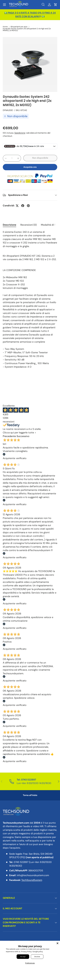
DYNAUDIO (8, 110)
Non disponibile (40, 157)
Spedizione (19, 132)
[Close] (57, 943)
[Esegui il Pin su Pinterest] (28, 205)
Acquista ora (30, 167)
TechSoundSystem (31, 880)
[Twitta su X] (17, 205)
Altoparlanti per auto (18, 27)
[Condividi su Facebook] (23, 205)
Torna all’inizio (30, 795)
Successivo (23, 436)
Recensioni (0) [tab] (28, 224)
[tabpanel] (30, 299)
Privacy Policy (26, 951)
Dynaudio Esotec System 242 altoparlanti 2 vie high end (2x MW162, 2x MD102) (27, 29)
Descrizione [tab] (9, 224)
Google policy (37, 951)
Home (5, 27)
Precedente (9, 436)
